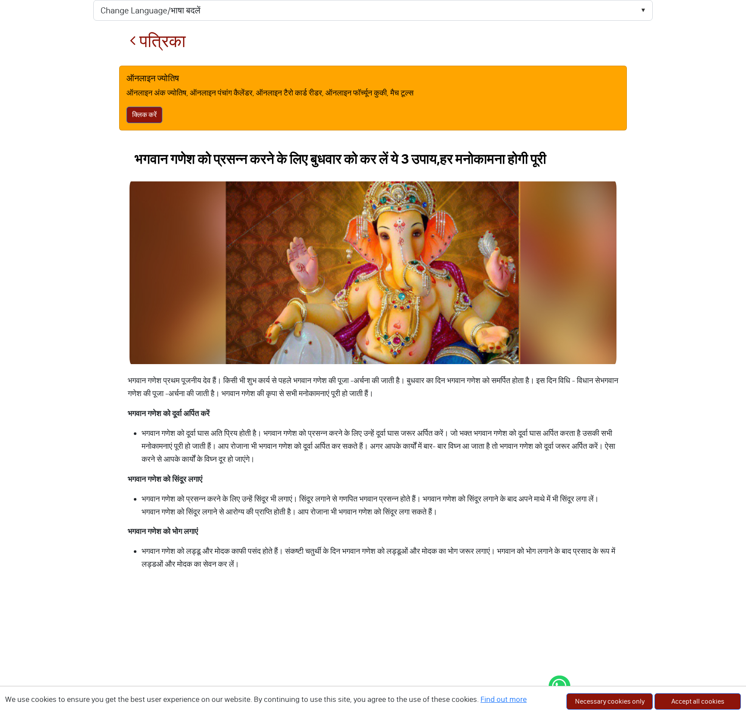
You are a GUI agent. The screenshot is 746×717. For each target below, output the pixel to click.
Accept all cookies (697, 701)
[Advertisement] (373, 652)
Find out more (503, 699)
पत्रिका (161, 41)
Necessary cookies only (610, 701)
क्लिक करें (144, 115)
